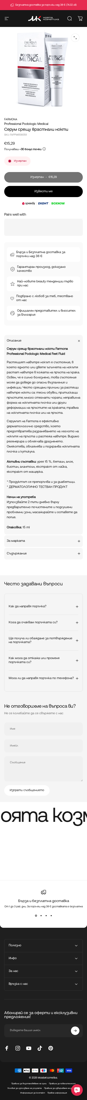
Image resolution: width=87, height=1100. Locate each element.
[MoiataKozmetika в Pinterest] (50, 1048)
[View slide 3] (46, 915)
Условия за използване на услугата (24, 1088)
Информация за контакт (32, 1093)
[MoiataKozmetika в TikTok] (39, 1048)
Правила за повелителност (62, 1084)
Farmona (10, 119)
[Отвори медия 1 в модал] (75, 37)
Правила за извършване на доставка (62, 1088)
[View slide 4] (51, 915)
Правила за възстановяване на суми (28, 1084)
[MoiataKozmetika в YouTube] (28, 1048)
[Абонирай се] (75, 1031)
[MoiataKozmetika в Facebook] (6, 1048)
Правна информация (57, 1093)
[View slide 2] (41, 915)
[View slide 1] (35, 915)
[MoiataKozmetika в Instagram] (17, 1048)
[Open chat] (77, 1090)
